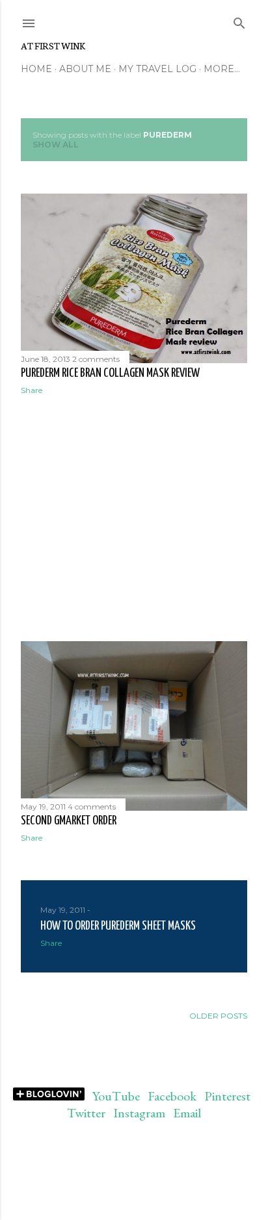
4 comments (92, 806)
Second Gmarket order (68, 821)
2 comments (96, 359)
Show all (56, 144)
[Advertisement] (134, 518)
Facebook (172, 1095)
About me (85, 69)
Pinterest (227, 1095)
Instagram (139, 1112)
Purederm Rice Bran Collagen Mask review (110, 373)
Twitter (86, 1112)
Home (36, 69)
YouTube (116, 1095)
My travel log (157, 69)
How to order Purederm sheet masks (118, 926)
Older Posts (218, 1016)
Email (187, 1112)
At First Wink (53, 45)
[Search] (239, 20)
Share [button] (31, 390)
